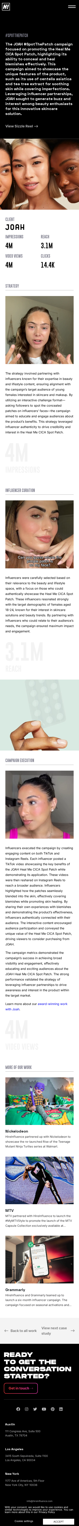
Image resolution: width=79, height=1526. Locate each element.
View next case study (54, 1330)
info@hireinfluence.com (40, 1501)
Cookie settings (24, 1521)
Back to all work (24, 1331)
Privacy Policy (47, 1512)
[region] (39, 1514)
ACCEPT (58, 1521)
